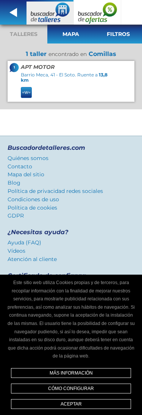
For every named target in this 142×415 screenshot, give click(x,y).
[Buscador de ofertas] (97, 12)
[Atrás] (13, 12)
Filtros (118, 34)
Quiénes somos (28, 158)
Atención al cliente (32, 259)
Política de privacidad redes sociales (55, 191)
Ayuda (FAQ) (24, 242)
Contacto (20, 166)
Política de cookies (32, 207)
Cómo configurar (71, 388)
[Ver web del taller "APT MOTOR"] (26, 92)
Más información (71, 373)
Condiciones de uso (33, 199)
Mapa (70, 34)
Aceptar (71, 404)
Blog (14, 182)
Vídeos (16, 250)
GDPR (16, 215)
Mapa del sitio (26, 174)
